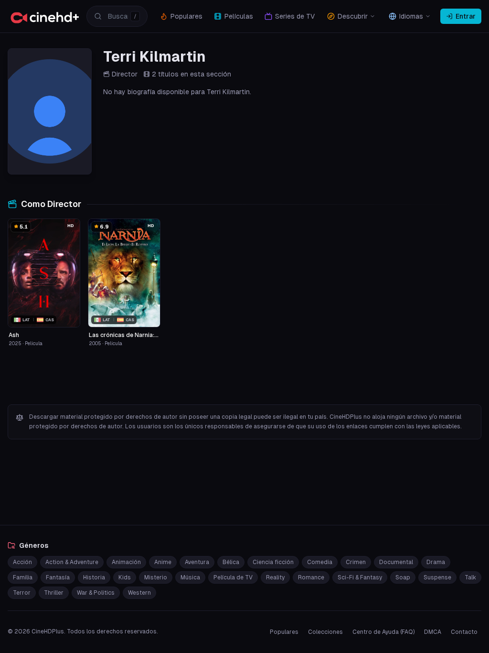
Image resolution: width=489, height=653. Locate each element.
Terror (22, 592)
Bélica (231, 562)
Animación (126, 562)
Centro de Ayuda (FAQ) (383, 632)
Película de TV (233, 577)
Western (139, 592)
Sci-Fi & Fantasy (360, 577)
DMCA (432, 632)
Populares (284, 632)
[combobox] (117, 16)
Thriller (54, 592)
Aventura (197, 562)
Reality (275, 577)
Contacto (464, 632)
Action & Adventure (71, 562)
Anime (162, 562)
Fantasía (58, 577)
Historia (94, 577)
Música (190, 577)
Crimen (356, 562)
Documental (396, 562)
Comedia (319, 562)
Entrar (466, 16)
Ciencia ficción (273, 562)
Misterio (155, 577)
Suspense (437, 577)
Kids (124, 577)
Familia (22, 577)
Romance (311, 577)
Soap (402, 577)
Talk (470, 577)
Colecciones (325, 632)
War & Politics (96, 592)
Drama (435, 562)
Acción (22, 562)
